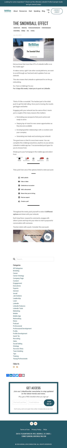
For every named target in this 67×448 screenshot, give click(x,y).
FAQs (45, 429)
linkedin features (19, 306)
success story (18, 349)
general (15, 291)
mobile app (17, 316)
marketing (16, 311)
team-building (18, 351)
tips (28, 30)
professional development (34, 27)
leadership (17, 298)
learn (15, 301)
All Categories (18, 268)
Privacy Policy (36, 429)
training (32, 30)
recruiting (16, 338)
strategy (23, 30)
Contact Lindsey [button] (57, 11)
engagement (17, 283)
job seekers (17, 296)
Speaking (37, 11)
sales (15, 341)
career (15, 273)
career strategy (18, 276)
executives (17, 286)
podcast (16, 323)
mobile (15, 313)
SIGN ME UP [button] (49, 403)
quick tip (16, 336)
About (16, 11)
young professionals (20, 359)
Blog (43, 11)
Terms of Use (25, 429)
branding (16, 271)
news (15, 321)
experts (15, 288)
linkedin (16, 303)
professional (17, 326)
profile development (46, 27)
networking (24, 27)
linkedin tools (17, 27)
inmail (15, 293)
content (16, 281)
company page (18, 278)
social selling (17, 30)
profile (15, 331)
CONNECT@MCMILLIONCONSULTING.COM (34, 436)
